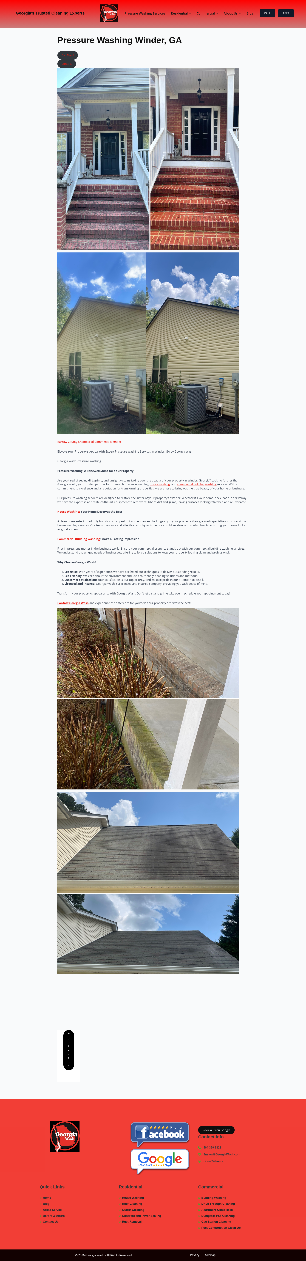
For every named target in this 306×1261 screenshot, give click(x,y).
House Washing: (68, 512)
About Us (231, 13)
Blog (249, 13)
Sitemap (210, 1255)
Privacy (194, 1255)
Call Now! (67, 55)
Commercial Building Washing (78, 539)
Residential (179, 13)
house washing (160, 484)
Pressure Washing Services (144, 13)
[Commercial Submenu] (218, 13)
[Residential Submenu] (191, 13)
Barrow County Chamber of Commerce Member (89, 442)
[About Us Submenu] (241, 13)
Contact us (69, 1050)
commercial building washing (197, 484)
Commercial (206, 13)
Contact (66, 64)
